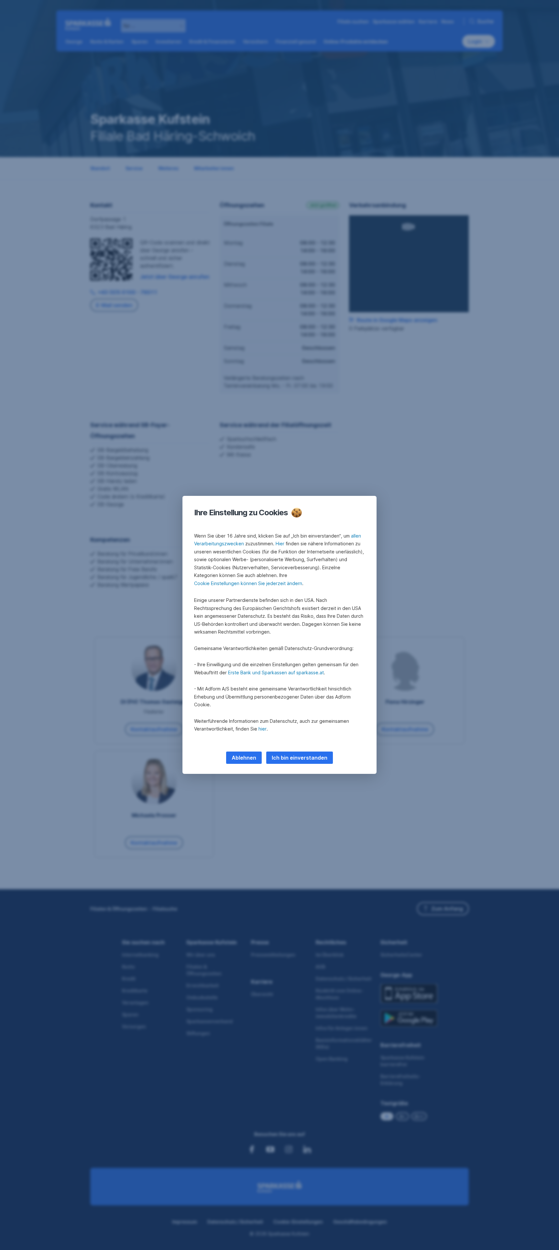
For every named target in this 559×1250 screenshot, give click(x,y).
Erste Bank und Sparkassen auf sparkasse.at (276, 672)
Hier (280, 543)
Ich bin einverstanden (299, 757)
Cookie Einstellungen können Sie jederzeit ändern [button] (248, 583)
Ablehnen (244, 757)
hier (262, 729)
